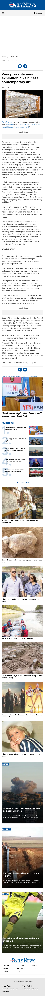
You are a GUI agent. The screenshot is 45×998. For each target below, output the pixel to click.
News (4, 57)
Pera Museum (7, 122)
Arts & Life (13, 57)
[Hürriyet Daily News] (22, 5)
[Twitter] (25, 66)
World (5, 968)
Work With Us (27, 986)
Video (5, 971)
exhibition (10, 124)
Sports (33, 968)
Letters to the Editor (30, 989)
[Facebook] (20, 66)
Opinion (34, 965)
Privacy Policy (6, 986)
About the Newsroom (10, 989)
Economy (20, 965)
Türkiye (6, 965)
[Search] (34, 13)
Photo (19, 971)
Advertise (5, 992)
